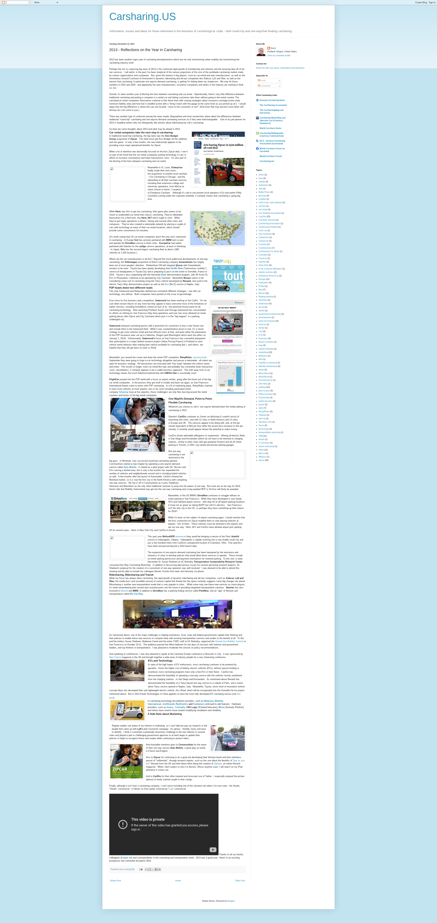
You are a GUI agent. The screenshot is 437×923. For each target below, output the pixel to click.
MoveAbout (264, 377)
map (261, 345)
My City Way (136, 594)
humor (262, 328)
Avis (261, 189)
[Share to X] (153, 869)
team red (127, 857)
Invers (170, 707)
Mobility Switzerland (268, 366)
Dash (163, 274)
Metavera (208, 701)
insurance (263, 338)
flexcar (262, 293)
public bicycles (265, 401)
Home (178, 880)
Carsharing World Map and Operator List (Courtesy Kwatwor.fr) (272, 120)
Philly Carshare (266, 394)
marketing (263, 352)
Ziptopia (218, 763)
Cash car (263, 230)
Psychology (264, 397)
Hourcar (262, 324)
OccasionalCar (265, 380)
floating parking (266, 296)
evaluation (263, 282)
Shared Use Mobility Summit (229, 641)
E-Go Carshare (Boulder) (270, 269)
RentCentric (182, 704)
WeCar (262, 453)
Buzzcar (262, 196)
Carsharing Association (269, 223)
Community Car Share (269, 251)
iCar (261, 335)
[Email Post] (141, 869)
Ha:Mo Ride (177, 268)
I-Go (261, 331)
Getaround (264, 303)
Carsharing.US (142, 16)
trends (261, 439)
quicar (261, 404)
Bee (167, 284)
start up (262, 418)
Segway (262, 415)
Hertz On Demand (267, 321)
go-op (261, 307)
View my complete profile (279, 55)
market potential (266, 349)
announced (198, 357)
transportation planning (269, 432)
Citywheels (264, 237)
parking (262, 387)
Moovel (124, 590)
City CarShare (265, 234)
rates (261, 408)
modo (261, 370)
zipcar (261, 460)
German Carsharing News (272, 100)
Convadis (180, 707)
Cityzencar (264, 241)
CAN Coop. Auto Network (270, 202)
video (261, 450)
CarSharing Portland (268, 227)
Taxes (261, 425)
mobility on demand (268, 363)
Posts (263, 80)
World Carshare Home (270, 128)
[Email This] (146, 869)
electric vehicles (266, 272)
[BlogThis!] (149, 869)
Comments (265, 86)
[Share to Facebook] (156, 869)
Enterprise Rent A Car (269, 276)
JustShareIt (168, 704)
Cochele (262, 244)
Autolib (262, 182)
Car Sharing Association (270, 213)
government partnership (270, 314)
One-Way (263, 384)
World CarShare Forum (271, 156)
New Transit (115, 657)
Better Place (264, 192)
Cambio (262, 199)
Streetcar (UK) (265, 422)
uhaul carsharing (266, 446)
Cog (171, 789)
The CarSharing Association (273, 105)
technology (264, 429)
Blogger (231, 901)
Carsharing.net (267, 161)
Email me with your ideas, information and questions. (280, 68)
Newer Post (115, 880)
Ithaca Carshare (266, 342)
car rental (263, 209)
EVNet (262, 286)
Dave (273, 48)
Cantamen (198, 704)
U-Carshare (264, 443)
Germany (263, 300)
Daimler (262, 262)
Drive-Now (264, 265)
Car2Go (262, 216)
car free (262, 206)
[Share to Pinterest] (159, 869)
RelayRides (264, 411)
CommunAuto (265, 248)
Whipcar (262, 457)
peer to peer (264, 391)
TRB (261, 436)
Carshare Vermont (267, 220)
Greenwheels (265, 317)
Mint (261, 359)
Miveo (221, 707)
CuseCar (263, 258)
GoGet (262, 310)
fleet (261, 289)
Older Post (240, 880)
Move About (264, 373)
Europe (262, 279)
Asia (261, 178)
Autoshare (263, 185)
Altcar (261, 175)
